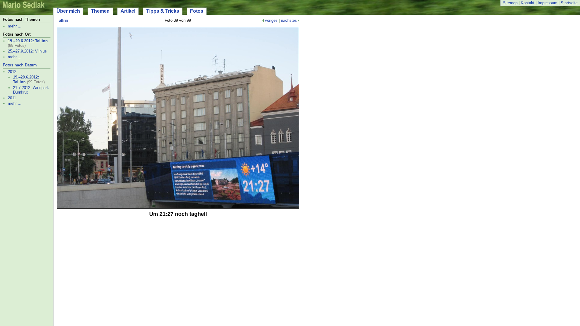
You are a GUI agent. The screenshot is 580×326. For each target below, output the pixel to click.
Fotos (196, 11)
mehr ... (14, 26)
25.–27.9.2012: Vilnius (27, 51)
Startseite (569, 3)
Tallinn (62, 20)
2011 (12, 98)
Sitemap (510, 3)
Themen (100, 11)
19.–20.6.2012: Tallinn (28, 41)
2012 (12, 71)
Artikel (128, 11)
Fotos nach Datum (20, 65)
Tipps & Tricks (162, 11)
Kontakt (527, 3)
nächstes (289, 20)
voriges (271, 20)
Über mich (68, 11)
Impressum (547, 3)
